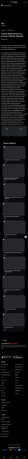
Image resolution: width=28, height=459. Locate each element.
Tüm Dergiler (4, 364)
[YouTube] (7, 351)
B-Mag (3, 382)
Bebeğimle (17, 390)
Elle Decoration (19, 385)
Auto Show (4, 380)
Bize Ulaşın (4, 410)
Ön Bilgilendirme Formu (5, 418)
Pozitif (16, 374)
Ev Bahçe (3, 388)
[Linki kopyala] (14, 42)
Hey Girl (3, 395)
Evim (2, 390)
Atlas (2, 377)
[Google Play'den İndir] (18, 357)
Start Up (17, 377)
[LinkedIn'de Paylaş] (11, 42)
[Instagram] (3, 351)
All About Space (19, 388)
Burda (2, 385)
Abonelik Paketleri (5, 402)
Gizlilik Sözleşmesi (5, 421)
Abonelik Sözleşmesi (6, 424)
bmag (11, 444)
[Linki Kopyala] (20, 133)
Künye (2, 407)
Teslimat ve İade (5, 434)
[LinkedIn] (15, 351)
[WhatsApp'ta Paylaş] (8, 42)
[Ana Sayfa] (4, 340)
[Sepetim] (24, 2)
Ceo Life (3, 367)
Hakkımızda (4, 405)
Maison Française (5, 372)
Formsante (3, 369)
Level (16, 382)
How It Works (18, 367)
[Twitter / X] (11, 351)
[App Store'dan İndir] (6, 357)
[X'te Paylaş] (5, 42)
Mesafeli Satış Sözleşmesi (4, 427)
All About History (5, 374)
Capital (17, 393)
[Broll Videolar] (17, 457)
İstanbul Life (18, 369)
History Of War (19, 364)
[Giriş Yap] (24, 457)
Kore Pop (17, 372)
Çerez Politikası (5, 431)
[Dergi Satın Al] (10, 457)
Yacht (16, 380)
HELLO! (3, 393)
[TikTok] (19, 351)
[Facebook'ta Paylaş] (2, 42)
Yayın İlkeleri (4, 436)
